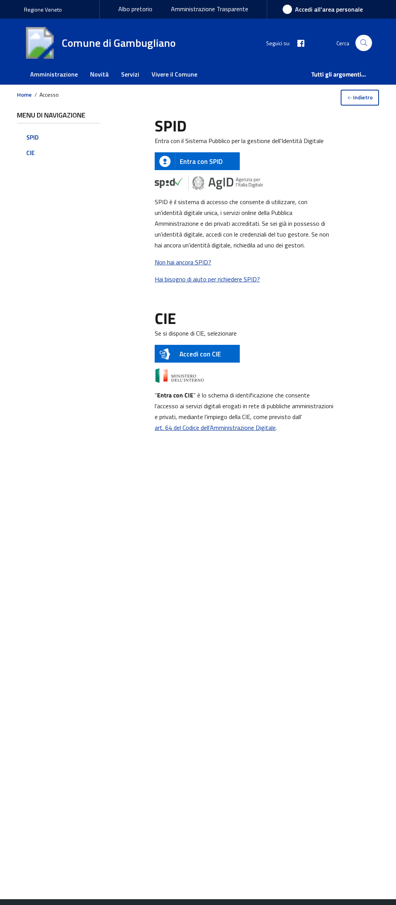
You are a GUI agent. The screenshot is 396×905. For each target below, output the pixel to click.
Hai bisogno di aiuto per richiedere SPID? (207, 279)
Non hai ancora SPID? (183, 262)
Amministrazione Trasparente (209, 9)
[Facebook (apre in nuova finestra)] (298, 43)
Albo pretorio (135, 9)
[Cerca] (363, 43)
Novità (99, 74)
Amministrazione (54, 74)
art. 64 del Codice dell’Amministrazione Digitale (215, 427)
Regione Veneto (43, 9)
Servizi (130, 74)
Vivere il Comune (174, 74)
